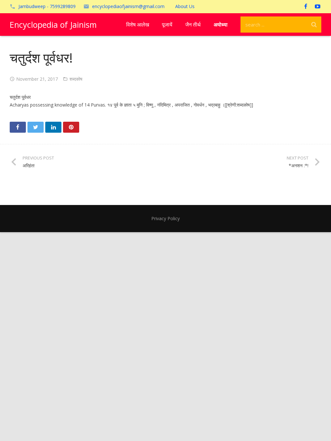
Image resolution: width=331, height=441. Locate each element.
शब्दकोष (75, 79)
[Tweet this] (35, 127)
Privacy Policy (165, 218)
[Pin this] (71, 127)
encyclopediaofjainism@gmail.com (128, 6)
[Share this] (18, 127)
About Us (185, 6)
